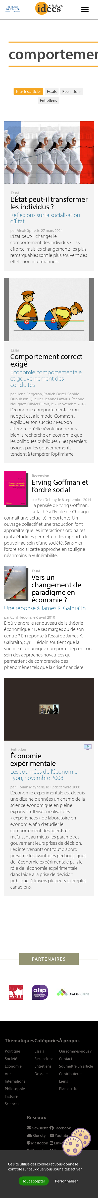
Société (11, 1058)
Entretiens (48, 100)
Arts (8, 1073)
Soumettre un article (76, 1066)
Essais (52, 91)
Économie (13, 1066)
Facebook (62, 1127)
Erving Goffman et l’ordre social (59, 485)
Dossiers (41, 1073)
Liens (63, 1081)
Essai (15, 192)
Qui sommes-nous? (75, 1051)
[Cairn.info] (73, 992)
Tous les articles (28, 91)
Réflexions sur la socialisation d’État (45, 218)
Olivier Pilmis (38, 403)
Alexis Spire (26, 230)
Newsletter (40, 1127)
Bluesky (39, 1135)
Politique (12, 1051)
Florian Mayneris (30, 786)
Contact (65, 1058)
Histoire (11, 1096)
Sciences (12, 1103)
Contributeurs (70, 1073)
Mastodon (39, 1142)
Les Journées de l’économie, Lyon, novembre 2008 (44, 774)
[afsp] (40, 992)
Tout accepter (33, 1180)
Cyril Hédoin (20, 617)
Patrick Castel (54, 393)
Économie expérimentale (33, 759)
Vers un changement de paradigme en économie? (56, 588)
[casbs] (16, 992)
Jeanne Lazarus (57, 398)
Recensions (71, 91)
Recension (40, 475)
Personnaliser (66, 1180)
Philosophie (15, 1088)
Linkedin (61, 1142)
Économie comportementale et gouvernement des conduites (46, 378)
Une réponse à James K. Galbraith (45, 608)
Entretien (18, 749)
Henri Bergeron (29, 393)
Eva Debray (47, 499)
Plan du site (68, 1088)
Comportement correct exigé (46, 360)
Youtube (61, 1135)
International (16, 1081)
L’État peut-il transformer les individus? (49, 202)
